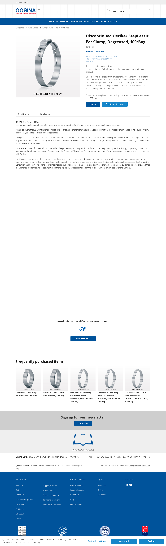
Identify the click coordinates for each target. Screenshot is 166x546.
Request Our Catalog (83, 449)
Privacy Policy (48, 490)
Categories (20, 28)
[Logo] (26, 11)
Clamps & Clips (32, 28)
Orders (100, 490)
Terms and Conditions (51, 500)
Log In (93, 104)
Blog (72, 499)
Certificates (20, 509)
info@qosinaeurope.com (139, 465)
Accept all (124, 541)
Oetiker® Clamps (62, 28)
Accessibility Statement (52, 505)
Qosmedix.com (76, 504)
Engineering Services (51, 495)
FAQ (17, 490)
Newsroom (20, 495)
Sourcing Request (77, 490)
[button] (26, 2)
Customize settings (96, 541)
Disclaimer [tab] (45, 114)
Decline (151, 541)
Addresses (102, 495)
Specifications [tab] (24, 114)
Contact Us (74, 495)
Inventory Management (24, 499)
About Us (19, 485)
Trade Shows (20, 504)
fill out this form (141, 76)
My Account (102, 485)
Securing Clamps (46, 28)
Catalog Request (76, 485)
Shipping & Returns (50, 485)
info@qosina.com (142, 456)
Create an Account (115, 104)
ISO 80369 (20, 514)
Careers (19, 518)
